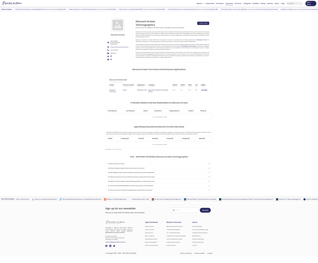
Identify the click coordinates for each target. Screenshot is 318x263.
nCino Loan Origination (234, 9)
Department (174, 111)
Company (124, 138)
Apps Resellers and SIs (151, 239)
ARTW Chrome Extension (151, 245)
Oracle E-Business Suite (83, 9)
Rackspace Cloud (202, 40)
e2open (284, 9)
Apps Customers (149, 229)
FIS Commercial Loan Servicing (262, 9)
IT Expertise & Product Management (176, 236)
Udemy (31, 199)
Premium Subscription (198, 239)
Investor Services (171, 245)
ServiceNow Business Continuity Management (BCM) (231, 199)
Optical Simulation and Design (201, 199)
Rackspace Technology (188, 46)
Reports (199, 3)
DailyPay (103, 199)
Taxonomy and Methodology (200, 229)
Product (169, 138)
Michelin (277, 9)
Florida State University (16, 9)
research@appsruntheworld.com (115, 242)
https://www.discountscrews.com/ (119, 47)
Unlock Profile (203, 23)
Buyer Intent (210, 3)
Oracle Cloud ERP (154, 9)
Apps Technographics (151, 242)
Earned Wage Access (114, 199)
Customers (229, 3)
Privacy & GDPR (199, 253)
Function (157, 111)
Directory (238, 3)
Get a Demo (309, 3)
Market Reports (196, 236)
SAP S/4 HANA (106, 9)
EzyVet (302, 199)
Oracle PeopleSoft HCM (32, 9)
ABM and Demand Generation (174, 226)
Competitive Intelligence (173, 229)
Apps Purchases (149, 226)
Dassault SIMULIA (185, 199)
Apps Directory (149, 233)
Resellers (256, 3)
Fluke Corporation (68, 9)
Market (201, 138)
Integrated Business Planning (86, 199)
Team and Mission (197, 226)
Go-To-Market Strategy (173, 233)
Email (190, 111)
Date (109, 138)
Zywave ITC (276, 199)
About (277, 3)
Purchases (220, 3)
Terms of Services (186, 253)
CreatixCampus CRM (132, 199)
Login (283, 3)
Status (140, 138)
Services (270, 3)
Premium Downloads (197, 242)
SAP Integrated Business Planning (66, 199)
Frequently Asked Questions (199, 233)
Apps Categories (149, 236)
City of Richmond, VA (169, 9)
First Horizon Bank (221, 9)
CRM (141, 199)
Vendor (154, 138)
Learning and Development (43, 199)
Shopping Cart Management (166, 199)
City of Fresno (117, 9)
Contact (194, 245)
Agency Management (288, 199)
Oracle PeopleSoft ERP (130, 9)
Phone (202, 111)
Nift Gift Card (152, 199)
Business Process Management (258, 199)
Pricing (263, 3)
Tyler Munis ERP (207, 9)
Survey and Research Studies (174, 239)
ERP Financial (19, 199)
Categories (247, 3)
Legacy (125, 90)
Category (185, 138)
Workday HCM (56, 9)
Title (144, 111)
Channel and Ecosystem (173, 242)
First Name (111, 111)
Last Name (129, 111)
